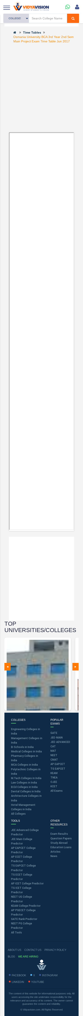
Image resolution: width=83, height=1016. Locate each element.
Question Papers (61, 838)
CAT (53, 746)
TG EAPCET (57, 768)
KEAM (54, 773)
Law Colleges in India (24, 782)
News (53, 856)
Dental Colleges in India (26, 791)
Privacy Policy (55, 950)
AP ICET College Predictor (27, 883)
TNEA (54, 777)
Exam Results (59, 833)
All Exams (56, 790)
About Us (14, 950)
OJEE (53, 782)
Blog (11, 956)
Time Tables (32, 32)
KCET (53, 786)
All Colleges (18, 813)
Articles (55, 851)
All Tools (16, 932)
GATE (53, 733)
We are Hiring (28, 956)
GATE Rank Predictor (24, 919)
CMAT (54, 759)
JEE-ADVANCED (60, 742)
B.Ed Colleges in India (24, 787)
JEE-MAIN (56, 737)
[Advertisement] (41, 87)
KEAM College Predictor (26, 905)
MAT (53, 750)
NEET (53, 755)
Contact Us (32, 950)
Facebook (19, 975)
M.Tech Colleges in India (26, 778)
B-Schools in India (22, 747)
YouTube (37, 982)
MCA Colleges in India (24, 764)
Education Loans (60, 847)
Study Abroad (59, 842)
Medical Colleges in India (26, 751)
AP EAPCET (57, 764)
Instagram (50, 975)
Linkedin (18, 982)
